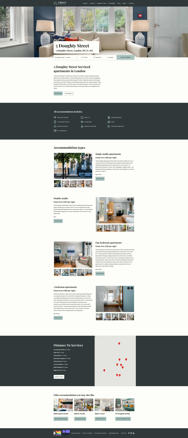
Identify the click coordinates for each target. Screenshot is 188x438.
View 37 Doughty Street (123, 419)
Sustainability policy (114, 433)
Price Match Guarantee (101, 433)
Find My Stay (100, 179)
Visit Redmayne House (61, 419)
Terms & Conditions (87, 433)
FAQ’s (119, 3)
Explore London (59, 377)
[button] (126, 359)
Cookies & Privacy (75, 433)
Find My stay (58, 93)
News (124, 3)
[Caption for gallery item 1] (73, 165)
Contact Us (124, 433)
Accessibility (111, 3)
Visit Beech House (80, 419)
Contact (131, 3)
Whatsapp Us (69, 93)
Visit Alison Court (100, 419)
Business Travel (101, 3)
